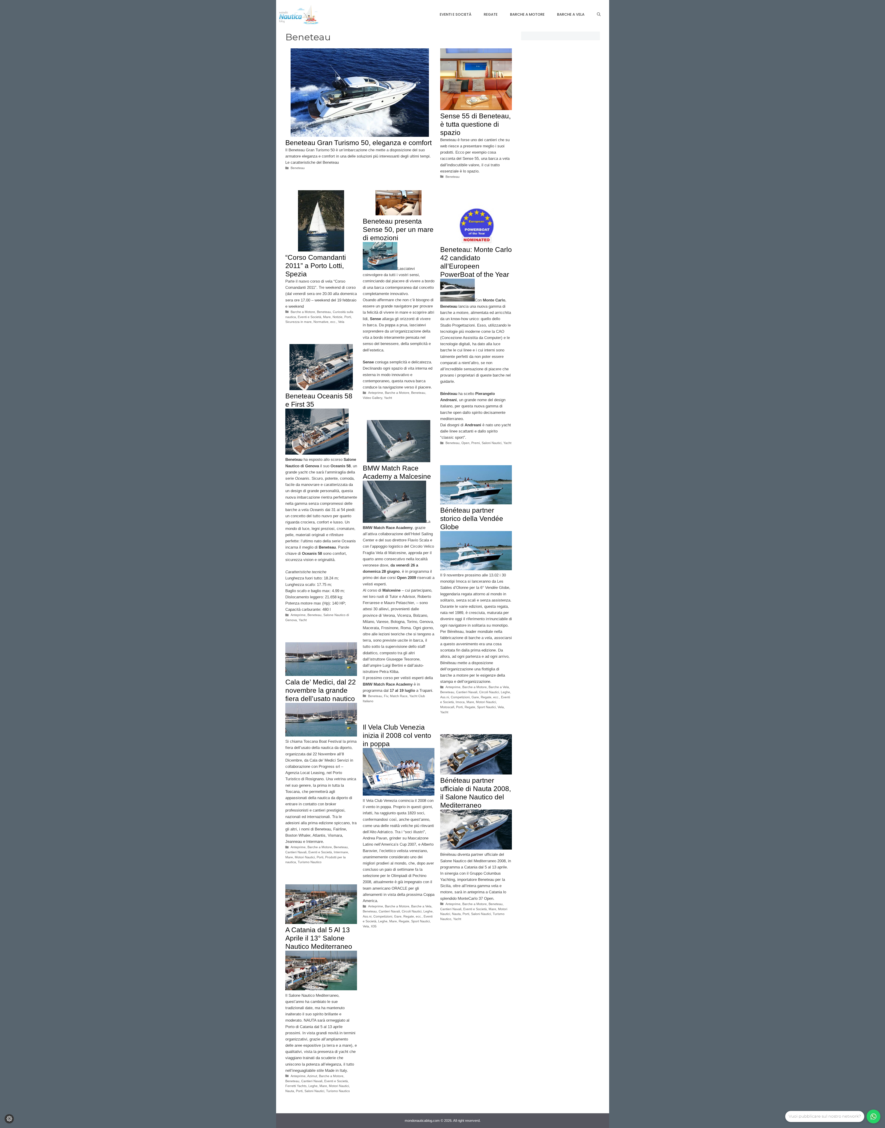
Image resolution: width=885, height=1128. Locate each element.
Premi (475, 443)
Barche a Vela (570, 14)
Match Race (398, 696)
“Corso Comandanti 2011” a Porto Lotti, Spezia (315, 266)
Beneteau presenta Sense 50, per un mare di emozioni (398, 229)
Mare (327, 317)
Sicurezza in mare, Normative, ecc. (310, 322)
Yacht (388, 398)
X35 (374, 926)
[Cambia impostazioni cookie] (9, 1118)
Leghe (382, 921)
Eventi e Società (455, 14)
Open (465, 443)
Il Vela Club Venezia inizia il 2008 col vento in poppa (397, 735)
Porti (347, 317)
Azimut (312, 1076)
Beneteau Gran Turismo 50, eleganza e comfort (358, 142)
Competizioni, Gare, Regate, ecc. (475, 697)
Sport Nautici (486, 707)
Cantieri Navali (466, 692)
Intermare (341, 852)
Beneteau (298, 168)
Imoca (460, 702)
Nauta (456, 914)
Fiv (386, 696)
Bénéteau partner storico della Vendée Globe (471, 518)
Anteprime (375, 393)
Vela (341, 322)
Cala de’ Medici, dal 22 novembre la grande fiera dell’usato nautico (320, 690)
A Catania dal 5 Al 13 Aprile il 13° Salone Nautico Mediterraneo (318, 938)
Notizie (337, 317)
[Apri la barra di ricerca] (599, 14)
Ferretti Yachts (296, 1086)
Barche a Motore (527, 14)
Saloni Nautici (492, 443)
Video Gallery (372, 398)
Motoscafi (447, 707)
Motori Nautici (486, 702)
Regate (491, 14)
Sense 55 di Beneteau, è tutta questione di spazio (475, 124)
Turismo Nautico (310, 862)
